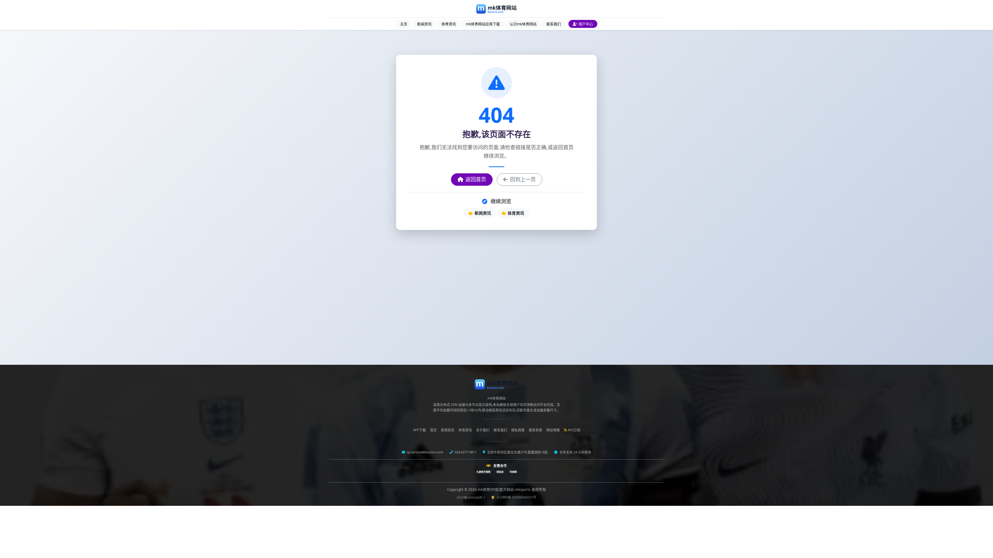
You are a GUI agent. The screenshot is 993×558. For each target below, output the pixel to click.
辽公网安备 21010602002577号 (516, 497)
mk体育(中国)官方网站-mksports (505, 489)
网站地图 (553, 430)
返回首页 (475, 179)
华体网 (513, 472)
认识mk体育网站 (523, 23)
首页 (433, 430)
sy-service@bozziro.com (424, 452)
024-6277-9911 (465, 452)
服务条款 (535, 430)
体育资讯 (448, 23)
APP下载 (419, 430)
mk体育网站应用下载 (483, 23)
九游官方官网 (483, 472)
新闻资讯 (424, 23)
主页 (403, 23)
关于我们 (483, 430)
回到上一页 (523, 179)
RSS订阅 (574, 430)
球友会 (499, 472)
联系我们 (553, 23)
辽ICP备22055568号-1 (471, 497)
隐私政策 (518, 430)
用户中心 (585, 23)
